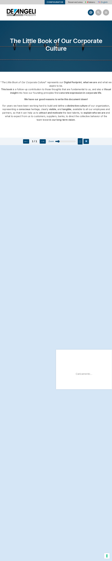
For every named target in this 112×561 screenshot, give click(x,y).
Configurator (55, 2)
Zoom (51, 141)
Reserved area (75, 2)
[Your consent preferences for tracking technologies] (107, 556)
